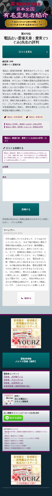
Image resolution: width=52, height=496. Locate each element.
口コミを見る (25, 52)
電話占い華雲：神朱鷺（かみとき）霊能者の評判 (24, 127)
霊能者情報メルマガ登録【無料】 (26, 360)
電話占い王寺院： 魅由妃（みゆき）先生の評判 (24, 124)
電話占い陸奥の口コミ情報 (13, 441)
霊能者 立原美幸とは (13, 383)
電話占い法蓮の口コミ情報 (13, 443)
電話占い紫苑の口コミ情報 (13, 436)
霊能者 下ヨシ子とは (13, 380)
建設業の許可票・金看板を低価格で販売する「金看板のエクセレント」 (25, 432)
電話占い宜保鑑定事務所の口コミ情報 (17, 448)
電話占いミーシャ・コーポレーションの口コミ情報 (21, 438)
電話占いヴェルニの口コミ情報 (15, 446)
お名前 (5, 167)
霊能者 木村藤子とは (13, 377)
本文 (4, 177)
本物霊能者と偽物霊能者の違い (17, 386)
